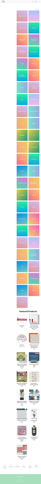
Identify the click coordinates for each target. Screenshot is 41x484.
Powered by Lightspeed (20, 481)
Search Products (5, 467)
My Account (11, 466)
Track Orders (17, 466)
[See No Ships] (34, 414)
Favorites (23, 466)
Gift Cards (36, 466)
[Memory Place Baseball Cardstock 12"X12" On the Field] (22, 357)
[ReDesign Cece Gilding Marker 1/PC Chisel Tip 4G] (22, 394)
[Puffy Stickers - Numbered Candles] (34, 376)
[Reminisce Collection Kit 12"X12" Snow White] (34, 394)
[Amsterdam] (22, 319)
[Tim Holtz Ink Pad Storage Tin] (34, 430)
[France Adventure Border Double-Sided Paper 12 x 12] (34, 319)
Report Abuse (20, 479)
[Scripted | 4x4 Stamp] (22, 414)
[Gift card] (22, 338)
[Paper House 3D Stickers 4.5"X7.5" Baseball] (22, 376)
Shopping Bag (30, 467)
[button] (3, 2)
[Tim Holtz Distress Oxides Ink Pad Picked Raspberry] (22, 430)
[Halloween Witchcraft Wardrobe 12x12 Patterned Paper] (34, 338)
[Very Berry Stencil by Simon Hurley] (22, 449)
